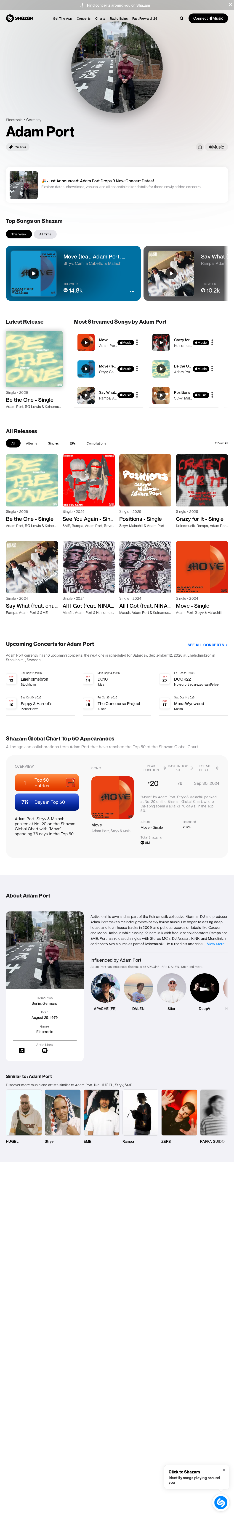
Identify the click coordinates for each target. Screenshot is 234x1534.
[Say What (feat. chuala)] (109, 395)
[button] (230, 4)
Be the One (183, 366)
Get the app (62, 18)
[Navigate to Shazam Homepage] (19, 18)
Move (104, 340)
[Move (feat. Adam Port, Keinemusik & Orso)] (109, 369)
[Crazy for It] (183, 343)
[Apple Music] (14, 415)
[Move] (109, 343)
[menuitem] (62, 18)
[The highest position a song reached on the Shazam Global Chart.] (164, 768)
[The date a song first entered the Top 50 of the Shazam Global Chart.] (217, 768)
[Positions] (183, 395)
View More (216, 944)
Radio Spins (119, 18)
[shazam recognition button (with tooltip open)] (221, 1503)
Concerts (84, 18)
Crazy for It (183, 340)
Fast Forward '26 (144, 18)
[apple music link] (216, 147)
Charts (100, 18)
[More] (137, 342)
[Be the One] (183, 369)
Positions (182, 392)
